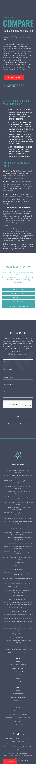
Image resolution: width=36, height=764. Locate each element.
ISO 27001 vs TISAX (18, 297)
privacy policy (21, 424)
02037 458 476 (17, 351)
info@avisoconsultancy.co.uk (18, 354)
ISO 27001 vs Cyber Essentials (19, 306)
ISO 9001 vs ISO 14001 (18, 293)
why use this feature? (14, 78)
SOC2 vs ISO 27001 (18, 302)
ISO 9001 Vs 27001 (18, 289)
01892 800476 (17, 349)
